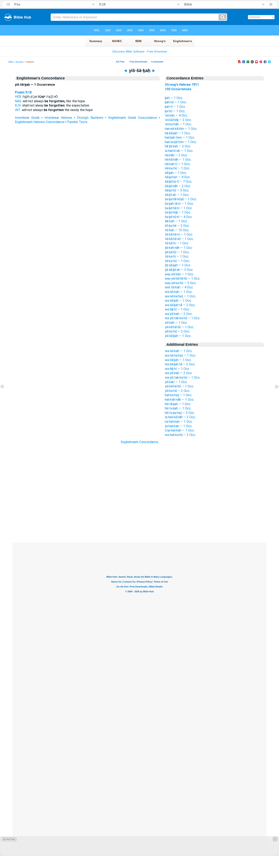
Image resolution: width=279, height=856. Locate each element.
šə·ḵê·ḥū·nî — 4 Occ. (179, 217)
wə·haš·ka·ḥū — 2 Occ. (180, 435)
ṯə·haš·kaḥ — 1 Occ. (178, 426)
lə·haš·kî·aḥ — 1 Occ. (179, 151)
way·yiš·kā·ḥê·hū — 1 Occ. (182, 278)
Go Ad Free (9, 839)
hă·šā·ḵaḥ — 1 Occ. (178, 133)
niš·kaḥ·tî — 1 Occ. (178, 164)
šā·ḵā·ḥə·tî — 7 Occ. (178, 181)
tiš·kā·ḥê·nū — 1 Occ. (179, 239)
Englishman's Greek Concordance (132, 118)
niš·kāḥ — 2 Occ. (176, 155)
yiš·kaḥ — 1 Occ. (176, 323)
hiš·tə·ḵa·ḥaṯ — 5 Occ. (180, 413)
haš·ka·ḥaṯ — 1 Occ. (178, 395)
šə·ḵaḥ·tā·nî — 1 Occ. (179, 204)
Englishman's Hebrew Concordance (40, 122)
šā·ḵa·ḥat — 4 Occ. (178, 177)
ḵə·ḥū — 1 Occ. (175, 111)
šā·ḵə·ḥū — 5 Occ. (177, 190)
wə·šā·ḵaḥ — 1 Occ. (178, 300)
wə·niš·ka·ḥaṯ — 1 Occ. (180, 296)
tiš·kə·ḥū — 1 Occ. (177, 261)
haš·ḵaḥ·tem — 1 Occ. (180, 137)
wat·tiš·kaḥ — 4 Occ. (179, 287)
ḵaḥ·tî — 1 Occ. (175, 107)
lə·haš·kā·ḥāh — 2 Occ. (180, 417)
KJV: (18, 105)
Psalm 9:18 (23, 92)
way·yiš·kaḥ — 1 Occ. (179, 274)
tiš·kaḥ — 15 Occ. (177, 230)
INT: (18, 110)
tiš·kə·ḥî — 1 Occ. (177, 256)
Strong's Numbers (90, 118)
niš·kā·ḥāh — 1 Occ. (178, 159)
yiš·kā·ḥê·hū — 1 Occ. (179, 327)
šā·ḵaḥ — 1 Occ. (176, 173)
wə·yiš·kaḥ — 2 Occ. (179, 314)
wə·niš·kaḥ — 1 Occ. (179, 292)
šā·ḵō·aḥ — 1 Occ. (177, 195)
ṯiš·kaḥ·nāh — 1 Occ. (179, 248)
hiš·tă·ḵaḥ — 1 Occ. (178, 404)
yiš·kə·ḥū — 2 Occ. (177, 331)
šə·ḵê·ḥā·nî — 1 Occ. (179, 208)
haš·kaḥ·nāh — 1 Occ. (179, 399)
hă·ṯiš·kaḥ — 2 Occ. (178, 146)
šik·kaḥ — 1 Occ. (176, 221)
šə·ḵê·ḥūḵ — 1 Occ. (178, 212)
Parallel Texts (77, 122)
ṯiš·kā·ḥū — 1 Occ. (177, 252)
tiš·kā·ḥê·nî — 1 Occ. (179, 234)
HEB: (18, 97)
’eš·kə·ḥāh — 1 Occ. (178, 124)
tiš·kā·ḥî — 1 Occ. (177, 243)
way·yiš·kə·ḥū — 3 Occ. (180, 283)
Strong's (20, 62)
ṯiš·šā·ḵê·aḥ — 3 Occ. (179, 270)
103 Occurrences (178, 89)
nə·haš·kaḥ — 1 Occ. (179, 422)
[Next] (274, 396)
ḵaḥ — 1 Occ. (174, 98)
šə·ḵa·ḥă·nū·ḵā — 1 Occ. (181, 199)
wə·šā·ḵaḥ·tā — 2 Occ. (180, 305)
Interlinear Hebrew (58, 118)
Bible (10, 62)
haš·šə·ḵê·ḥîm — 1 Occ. (181, 142)
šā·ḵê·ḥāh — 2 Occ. (178, 186)
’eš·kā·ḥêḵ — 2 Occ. (178, 120)
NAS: (18, 101)
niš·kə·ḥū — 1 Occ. (177, 168)
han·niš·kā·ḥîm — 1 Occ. (181, 129)
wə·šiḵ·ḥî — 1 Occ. (177, 309)
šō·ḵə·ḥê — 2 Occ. (177, 226)
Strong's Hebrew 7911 (182, 85)
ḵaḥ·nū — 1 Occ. (176, 102)
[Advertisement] (139, 517)
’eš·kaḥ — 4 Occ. (176, 115)
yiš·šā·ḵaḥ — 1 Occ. (178, 336)
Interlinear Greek (27, 118)
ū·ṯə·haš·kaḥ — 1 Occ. (180, 430)
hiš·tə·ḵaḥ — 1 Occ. (178, 408)
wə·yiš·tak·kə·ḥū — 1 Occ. (182, 318)
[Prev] (5, 396)
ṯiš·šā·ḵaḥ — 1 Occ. (178, 265)
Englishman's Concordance (139, 442)
